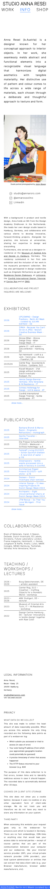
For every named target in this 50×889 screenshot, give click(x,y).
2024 (6, 478)
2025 (6, 382)
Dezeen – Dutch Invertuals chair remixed (31, 478)
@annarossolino (23, 197)
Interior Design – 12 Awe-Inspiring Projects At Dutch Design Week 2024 (32, 485)
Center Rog (11, 281)
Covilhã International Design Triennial (26, 278)
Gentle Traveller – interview (28, 437)
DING (27, 281)
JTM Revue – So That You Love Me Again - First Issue (32, 502)
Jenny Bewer (41, 184)
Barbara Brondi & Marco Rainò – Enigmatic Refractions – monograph (31, 430)
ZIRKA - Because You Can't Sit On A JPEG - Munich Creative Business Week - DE (32, 331)
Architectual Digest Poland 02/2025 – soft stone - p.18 (30, 471)
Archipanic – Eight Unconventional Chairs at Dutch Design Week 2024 (32, 493)
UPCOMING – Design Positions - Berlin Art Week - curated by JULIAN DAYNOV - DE (31, 320)
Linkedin (19, 202)
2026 (6, 320)
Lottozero (40, 275)
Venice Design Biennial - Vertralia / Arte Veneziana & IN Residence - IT (31, 381)
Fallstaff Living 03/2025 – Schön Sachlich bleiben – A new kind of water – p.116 (32, 453)
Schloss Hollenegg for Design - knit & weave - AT (32, 388)
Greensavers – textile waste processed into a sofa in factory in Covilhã (32, 463)
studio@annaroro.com (27, 193)
